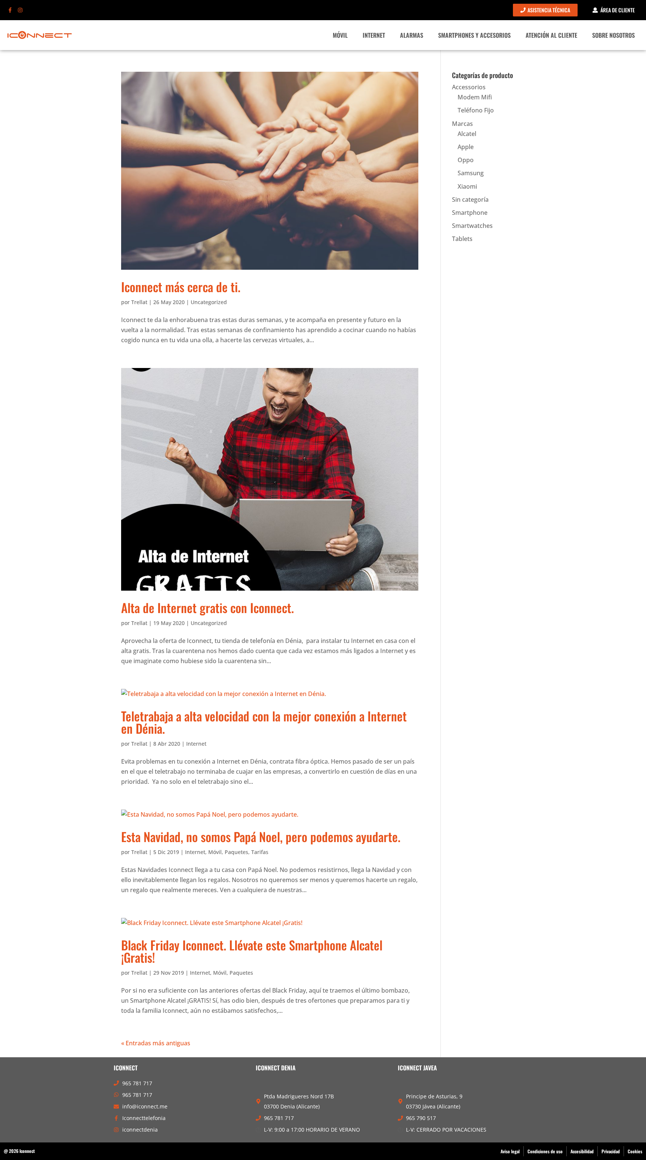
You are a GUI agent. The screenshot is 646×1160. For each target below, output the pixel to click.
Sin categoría (470, 199)
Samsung (471, 173)
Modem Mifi (475, 97)
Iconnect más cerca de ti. (180, 287)
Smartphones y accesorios (474, 35)
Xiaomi (467, 186)
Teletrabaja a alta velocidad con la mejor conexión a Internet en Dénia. (264, 722)
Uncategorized (209, 302)
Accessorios (469, 87)
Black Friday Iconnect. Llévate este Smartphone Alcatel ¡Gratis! (251, 951)
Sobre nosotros (613, 35)
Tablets (462, 239)
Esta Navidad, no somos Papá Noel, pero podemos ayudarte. (260, 837)
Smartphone (469, 212)
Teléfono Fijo (476, 110)
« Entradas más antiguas (155, 1043)
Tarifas (259, 852)
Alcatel (467, 134)
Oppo (466, 160)
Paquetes (236, 852)
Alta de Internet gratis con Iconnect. (207, 607)
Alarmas (411, 35)
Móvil (340, 35)
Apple (466, 147)
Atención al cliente (551, 35)
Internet (374, 35)
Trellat (139, 302)
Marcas (462, 124)
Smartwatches (472, 226)
